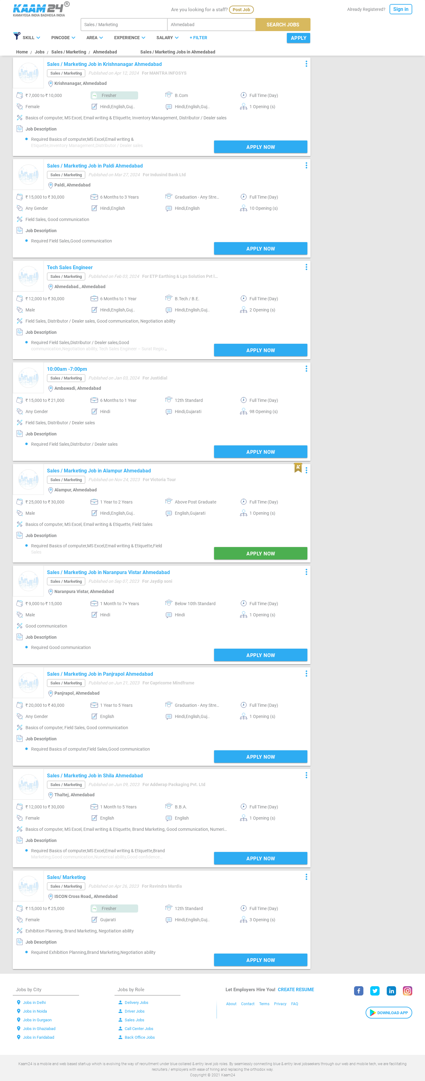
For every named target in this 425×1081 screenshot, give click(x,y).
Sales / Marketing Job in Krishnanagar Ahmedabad (104, 64)
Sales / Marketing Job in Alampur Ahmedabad (99, 471)
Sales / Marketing (68, 51)
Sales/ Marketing (66, 877)
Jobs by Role (131, 989)
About (231, 1004)
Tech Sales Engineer (70, 267)
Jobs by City (28, 989)
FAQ (294, 1004)
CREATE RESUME (296, 989)
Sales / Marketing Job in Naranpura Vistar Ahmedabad (108, 572)
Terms (264, 1004)
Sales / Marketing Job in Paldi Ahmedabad (95, 166)
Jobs (39, 51)
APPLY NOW (260, 147)
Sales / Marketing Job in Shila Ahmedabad (95, 776)
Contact (248, 1004)
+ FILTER (198, 37)
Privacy (280, 1004)
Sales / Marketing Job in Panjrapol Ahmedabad (100, 674)
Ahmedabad (105, 51)
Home (22, 51)
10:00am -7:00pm (67, 369)
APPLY (299, 38)
